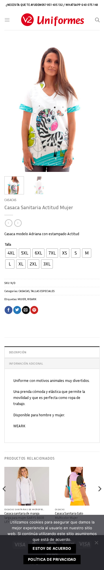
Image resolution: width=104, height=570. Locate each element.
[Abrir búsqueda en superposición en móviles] (97, 20)
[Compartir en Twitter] (17, 310)
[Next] (90, 107)
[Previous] (13, 107)
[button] (7, 20)
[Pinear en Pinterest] (34, 310)
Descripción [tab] (17, 352)
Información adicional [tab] (26, 363)
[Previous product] (17, 223)
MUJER (22, 299)
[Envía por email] (26, 310)
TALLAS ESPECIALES (43, 291)
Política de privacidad (52, 559)
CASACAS (10, 200)
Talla (8, 244)
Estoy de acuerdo (52, 548)
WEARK (31, 299)
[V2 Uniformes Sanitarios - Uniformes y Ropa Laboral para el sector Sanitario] (52, 20)
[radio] (11, 253)
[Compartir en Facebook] (8, 310)
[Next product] (8, 223)
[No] (96, 544)
